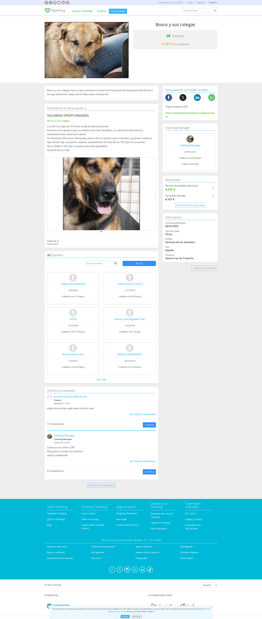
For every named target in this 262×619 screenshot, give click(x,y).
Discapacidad (97, 552)
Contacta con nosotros (127, 524)
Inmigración (141, 558)
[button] (101, 231)
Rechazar (137, 616)
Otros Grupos (186, 558)
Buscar (139, 263)
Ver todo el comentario (143, 414)
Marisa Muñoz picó (73, 354)
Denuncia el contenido (204, 268)
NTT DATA (190, 513)
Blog (49, 524)
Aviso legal (121, 519)
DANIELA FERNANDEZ (129, 354)
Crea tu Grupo (88, 513)
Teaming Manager (64, 435)
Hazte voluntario (159, 528)
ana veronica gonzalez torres (70, 396)
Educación (96, 558)
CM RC (73, 319)
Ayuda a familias (144, 546)
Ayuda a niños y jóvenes (147, 552)
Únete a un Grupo (90, 519)
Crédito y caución (193, 519)
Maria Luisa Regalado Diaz (130, 319)
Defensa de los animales (103, 546)
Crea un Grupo (118, 11)
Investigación (186, 546)
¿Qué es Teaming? (82, 11)
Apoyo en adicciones (57, 546)
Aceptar (125, 616)
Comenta (149, 424)
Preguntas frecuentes (126, 513)
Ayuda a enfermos (56, 552)
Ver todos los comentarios (101, 485)
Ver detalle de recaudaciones (190, 205)
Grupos (101, 11)
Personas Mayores (189, 552)
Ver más (101, 379)
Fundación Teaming (56, 513)
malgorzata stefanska (73, 283)
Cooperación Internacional (60, 558)
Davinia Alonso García (130, 283)
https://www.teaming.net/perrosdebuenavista (190, 114)
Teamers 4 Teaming (160, 522)
